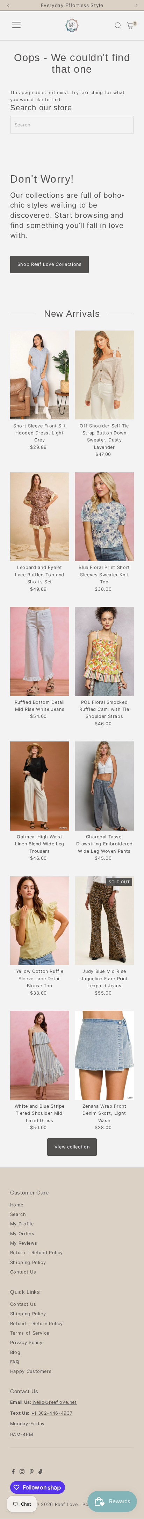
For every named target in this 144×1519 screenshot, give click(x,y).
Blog (15, 1352)
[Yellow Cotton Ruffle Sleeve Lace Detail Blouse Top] (39, 920)
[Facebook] (13, 1472)
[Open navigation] (16, 25)
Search (18, 1214)
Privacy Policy (26, 1342)
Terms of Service (29, 1333)
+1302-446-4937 (52, 1413)
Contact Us (23, 1272)
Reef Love (66, 1504)
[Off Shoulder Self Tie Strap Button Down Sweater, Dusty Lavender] (104, 375)
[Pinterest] (31, 1472)
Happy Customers (31, 1371)
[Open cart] (130, 25)
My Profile (22, 1223)
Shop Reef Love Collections (49, 264)
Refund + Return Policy (36, 1323)
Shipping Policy (28, 1262)
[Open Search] (118, 25)
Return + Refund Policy (36, 1252)
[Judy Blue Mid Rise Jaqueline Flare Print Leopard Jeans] (104, 920)
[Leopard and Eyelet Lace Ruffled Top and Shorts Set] (39, 517)
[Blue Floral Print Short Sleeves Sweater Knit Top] (104, 517)
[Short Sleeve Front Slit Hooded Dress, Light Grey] (39, 375)
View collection (72, 1147)
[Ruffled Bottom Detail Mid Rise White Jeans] (39, 651)
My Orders (22, 1233)
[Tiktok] (40, 1472)
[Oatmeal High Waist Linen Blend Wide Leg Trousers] (39, 786)
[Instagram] (22, 1472)
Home (16, 1204)
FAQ (15, 1361)
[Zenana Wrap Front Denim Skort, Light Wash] (104, 1055)
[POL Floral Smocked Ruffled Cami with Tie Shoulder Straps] (104, 651)
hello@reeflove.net (54, 1402)
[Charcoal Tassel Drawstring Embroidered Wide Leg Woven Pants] (104, 786)
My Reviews (23, 1243)
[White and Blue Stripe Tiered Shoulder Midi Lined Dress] (39, 1055)
